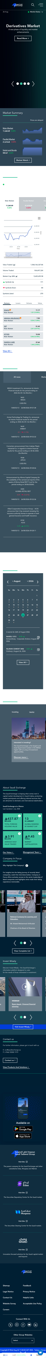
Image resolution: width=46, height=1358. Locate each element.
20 (27, 610)
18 (18, 610)
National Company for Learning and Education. (23, 918)
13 (27, 605)
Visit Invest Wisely (22, 1027)
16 (9, 610)
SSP (5, 326)
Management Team (31, 852)
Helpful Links (28, 1297)
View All (6, 351)
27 (27, 615)
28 (32, 615)
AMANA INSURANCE (12, 318)
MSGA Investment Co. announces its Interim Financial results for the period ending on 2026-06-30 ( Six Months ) (23, 391)
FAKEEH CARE (9, 342)
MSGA (23, 400)
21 (32, 610)
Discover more (20, 757)
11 (18, 605)
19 (23, 610)
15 (37, 605)
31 (14, 620)
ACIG (23, 522)
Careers (6, 1309)
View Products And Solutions (15, 1067)
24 (14, 615)
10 (14, 605)
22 (37, 610)
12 (23, 605)
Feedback (27, 1285)
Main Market (8, 128)
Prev (13, 84)
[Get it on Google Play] (23, 1129)
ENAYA (6, 310)
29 (37, 615)
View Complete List (22, 951)
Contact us (9, 1060)
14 (32, 605)
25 (18, 615)
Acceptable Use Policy (32, 1303)
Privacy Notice (29, 1291)
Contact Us (7, 1297)
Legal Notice (8, 1291)
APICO (23, 460)
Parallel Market (9, 139)
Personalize (9, 191)
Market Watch (22, 160)
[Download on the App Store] (23, 1136)
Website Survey (9, 1303)
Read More (22, 38)
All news (17, 377)
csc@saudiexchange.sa (13, 1050)
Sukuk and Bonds (10, 150)
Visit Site (21, 1162)
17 (14, 610)
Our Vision (7, 852)
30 (9, 620)
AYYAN (6, 334)
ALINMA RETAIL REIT (23, 491)
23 (9, 615)
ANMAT (23, 429)
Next (33, 84)
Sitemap (6, 1285)
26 (23, 615)
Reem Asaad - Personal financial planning (24, 1005)
